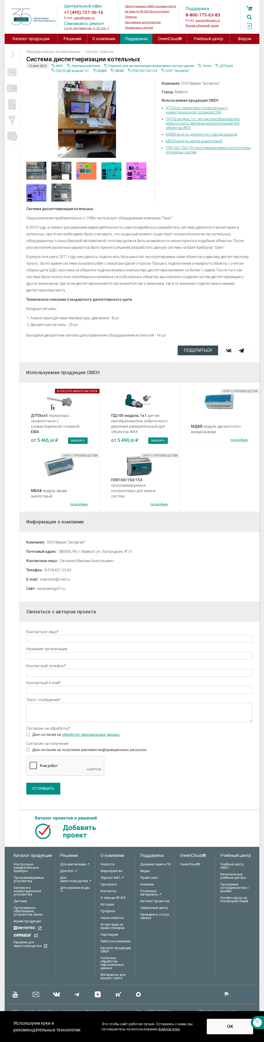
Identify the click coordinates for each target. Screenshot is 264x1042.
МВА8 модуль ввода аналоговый (194, 141)
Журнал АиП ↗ (112, 878)
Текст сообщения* (43, 699)
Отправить (43, 788)
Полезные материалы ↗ (151, 892)
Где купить (109, 884)
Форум (244, 38)
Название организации (46, 649)
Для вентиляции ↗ (74, 864)
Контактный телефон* (46, 666)
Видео (145, 871)
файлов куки (169, 1029)
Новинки (147, 884)
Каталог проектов (154, 901)
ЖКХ (59, 66)
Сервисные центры (139, 27)
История (107, 904)
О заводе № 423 (113, 898)
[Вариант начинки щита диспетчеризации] (37, 171)
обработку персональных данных (91, 735)
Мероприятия (111, 871)
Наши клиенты (112, 918)
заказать (78, 440)
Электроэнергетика (85, 66)
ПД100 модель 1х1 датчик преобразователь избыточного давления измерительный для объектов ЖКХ (203, 123)
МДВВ (102, 71)
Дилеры (131, 17)
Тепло (207, 66)
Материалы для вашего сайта (113, 976)
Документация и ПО (155, 864)
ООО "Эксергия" (177, 71)
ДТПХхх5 (226, 66)
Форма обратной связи (202, 25)
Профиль (108, 911)
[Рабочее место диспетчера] (87, 119)
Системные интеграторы (143, 22)
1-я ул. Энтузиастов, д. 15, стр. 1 (86, 28)
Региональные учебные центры (233, 876)
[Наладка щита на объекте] (62, 171)
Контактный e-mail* (43, 683)
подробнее (239, 440)
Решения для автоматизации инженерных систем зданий (151, 66)
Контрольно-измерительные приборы (26, 867)
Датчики (20, 901)
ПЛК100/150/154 (144, 71)
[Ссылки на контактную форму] (257, 1022)
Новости (107, 864)
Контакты (108, 891)
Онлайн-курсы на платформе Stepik (234, 899)
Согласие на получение (47, 743)
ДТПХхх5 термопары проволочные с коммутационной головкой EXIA (197, 110)
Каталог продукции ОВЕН (116, 949)
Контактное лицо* (42, 632)
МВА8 (119, 71)
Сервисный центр (154, 908)
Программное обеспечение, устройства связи (28, 911)
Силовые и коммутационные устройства (27, 891)
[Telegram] (241, 350)
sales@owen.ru (84, 18)
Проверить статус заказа (154, 916)
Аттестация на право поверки (113, 926)
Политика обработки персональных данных (112, 963)
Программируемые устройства (29, 879)
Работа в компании (115, 941)
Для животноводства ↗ (76, 879)
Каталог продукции (31, 38)
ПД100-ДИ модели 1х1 (72, 71)
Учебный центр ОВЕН (232, 865)
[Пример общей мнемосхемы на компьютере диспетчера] (87, 171)
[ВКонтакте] (229, 350)
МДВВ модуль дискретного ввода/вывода (201, 134)
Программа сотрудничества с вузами (234, 887)
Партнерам (109, 934)
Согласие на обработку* (48, 728)
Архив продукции (27, 921)
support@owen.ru (207, 20)
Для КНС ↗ (68, 871)
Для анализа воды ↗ (75, 889)
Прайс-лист (149, 878)
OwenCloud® (170, 38)
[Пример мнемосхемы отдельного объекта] (112, 171)
